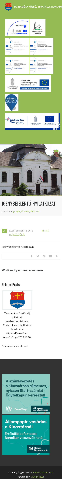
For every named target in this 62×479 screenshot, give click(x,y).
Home (5, 211)
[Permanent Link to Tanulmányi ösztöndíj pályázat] (17, 309)
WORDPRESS (38, 476)
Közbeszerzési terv (17, 321)
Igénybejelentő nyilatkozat (18, 246)
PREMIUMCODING (42, 472)
